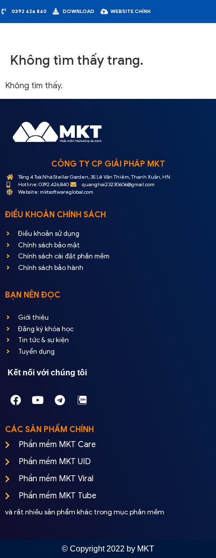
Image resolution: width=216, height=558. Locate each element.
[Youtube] (37, 399)
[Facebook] (15, 399)
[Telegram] (59, 399)
